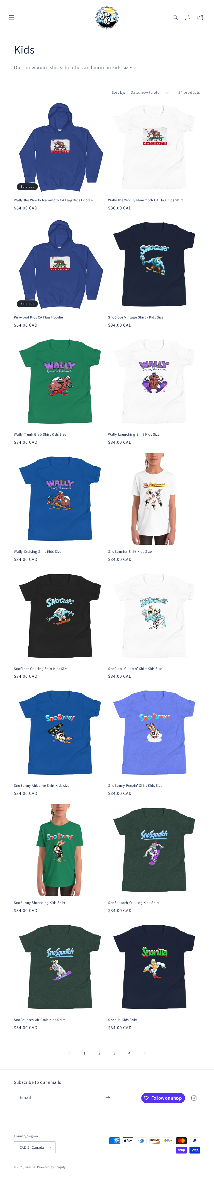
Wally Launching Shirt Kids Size (134, 434)
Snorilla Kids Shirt (122, 1020)
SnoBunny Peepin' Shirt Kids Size (135, 785)
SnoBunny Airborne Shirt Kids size (41, 785)
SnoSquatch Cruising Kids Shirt (133, 903)
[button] (12, 17)
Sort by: (118, 92)
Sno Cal (31, 1167)
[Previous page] (69, 1053)
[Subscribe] (108, 1097)
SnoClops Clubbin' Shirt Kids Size (135, 669)
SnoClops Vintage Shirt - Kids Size (135, 317)
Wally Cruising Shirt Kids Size (37, 551)
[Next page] (144, 1053)
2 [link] (99, 1053)
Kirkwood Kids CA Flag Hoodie (38, 317)
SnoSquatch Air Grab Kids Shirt (39, 1020)
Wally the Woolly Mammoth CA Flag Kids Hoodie (53, 200)
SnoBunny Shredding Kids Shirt (39, 903)
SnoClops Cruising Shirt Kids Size (41, 669)
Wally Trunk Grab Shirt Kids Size (40, 434)
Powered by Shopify (51, 1167)
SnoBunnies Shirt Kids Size (130, 551)
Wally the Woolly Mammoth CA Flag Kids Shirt (145, 200)
